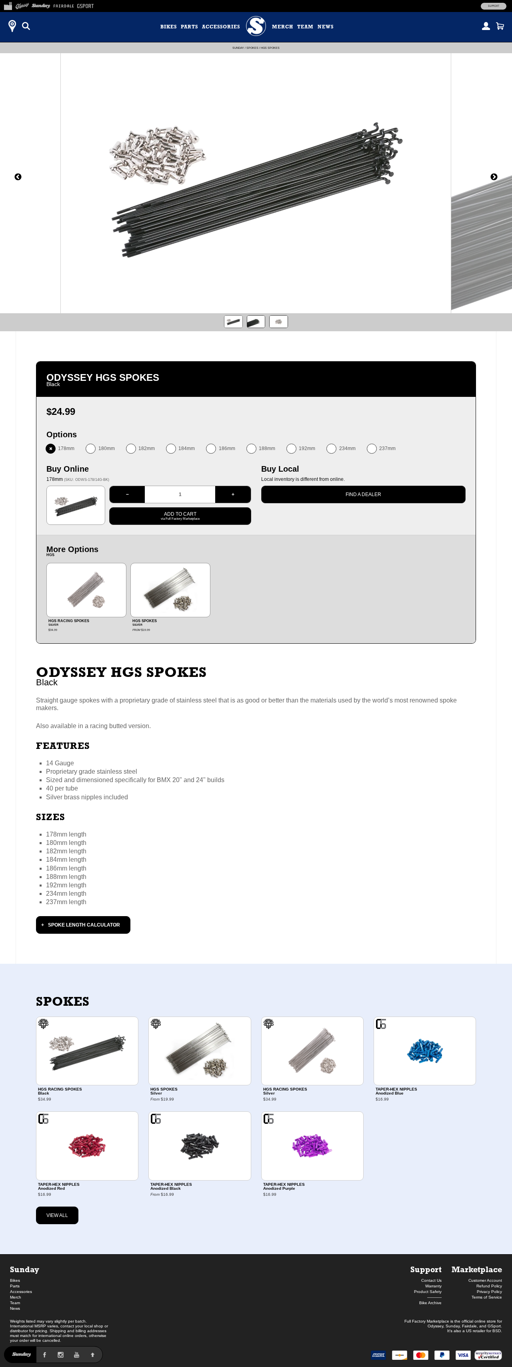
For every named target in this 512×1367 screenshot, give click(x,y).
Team (305, 27)
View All (57, 1215)
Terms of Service (487, 1297)
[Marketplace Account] (486, 26)
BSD (496, 1331)
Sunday (238, 47)
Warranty (433, 1286)
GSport (494, 1326)
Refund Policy (489, 1286)
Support (493, 6)
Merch (282, 27)
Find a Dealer (363, 494)
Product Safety (428, 1291)
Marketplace (477, 1269)
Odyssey (435, 1326)
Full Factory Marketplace (426, 1321)
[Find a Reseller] (12, 26)
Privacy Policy (489, 1291)
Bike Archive (430, 1303)
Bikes (168, 27)
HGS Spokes (270, 47)
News (326, 27)
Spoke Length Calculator (84, 925)
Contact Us (431, 1280)
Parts (189, 27)
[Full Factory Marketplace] (8, 4)
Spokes (252, 47)
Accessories (221, 27)
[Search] (26, 26)
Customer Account (485, 1280)
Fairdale (469, 1326)
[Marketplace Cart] (500, 26)
